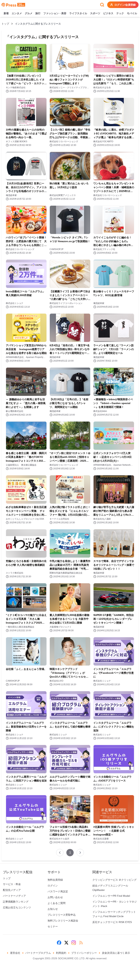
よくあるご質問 (56, 903)
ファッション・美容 (54, 13)
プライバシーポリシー (84, 952)
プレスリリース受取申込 (62, 914)
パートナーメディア (14, 895)
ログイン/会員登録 (125, 4)
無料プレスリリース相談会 (63, 920)
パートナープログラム (38, 952)
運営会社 (15, 952)
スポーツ (95, 13)
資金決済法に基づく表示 (116, 952)
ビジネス (108, 13)
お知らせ (53, 908)
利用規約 (61, 952)
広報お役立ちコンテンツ (17, 907)
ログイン (53, 885)
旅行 (37, 13)
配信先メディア (12, 890)
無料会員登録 (55, 879)
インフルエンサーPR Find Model (111, 895)
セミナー (53, 926)
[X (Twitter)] (66, 942)
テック (120, 13)
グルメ (28, 13)
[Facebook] (59, 942)
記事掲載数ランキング (15, 901)
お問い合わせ (55, 897)
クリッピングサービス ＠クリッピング (114, 879)
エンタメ (17, 13)
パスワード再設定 (58, 891)
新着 (6, 13)
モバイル (132, 13)
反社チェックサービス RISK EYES (112, 922)
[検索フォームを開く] (102, 5)
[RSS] (81, 942)
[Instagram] (73, 942)
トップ (5, 23)
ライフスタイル (78, 13)
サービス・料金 (12, 884)
